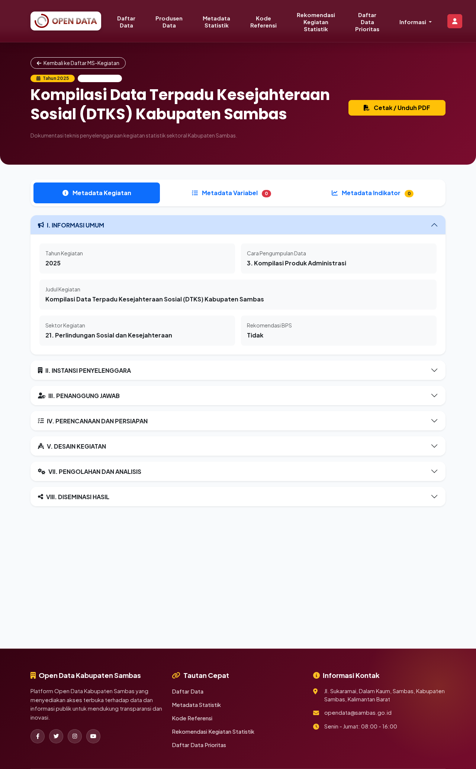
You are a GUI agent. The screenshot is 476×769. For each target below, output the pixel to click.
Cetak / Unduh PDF (401, 108)
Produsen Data (169, 21)
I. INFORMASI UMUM (75, 225)
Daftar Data (126, 21)
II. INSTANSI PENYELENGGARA (88, 370)
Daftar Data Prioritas (367, 21)
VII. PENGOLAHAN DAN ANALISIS (94, 471)
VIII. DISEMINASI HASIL (77, 497)
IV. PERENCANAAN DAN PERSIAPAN (97, 421)
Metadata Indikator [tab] (376, 193)
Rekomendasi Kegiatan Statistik (316, 21)
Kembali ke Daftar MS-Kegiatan (81, 62)
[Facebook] (37, 736)
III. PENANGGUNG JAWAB (84, 396)
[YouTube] (93, 736)
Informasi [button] (413, 21)
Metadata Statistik (216, 21)
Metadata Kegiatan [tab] (101, 193)
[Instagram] (75, 736)
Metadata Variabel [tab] (234, 193)
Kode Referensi (263, 21)
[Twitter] (56, 736)
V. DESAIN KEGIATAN (76, 446)
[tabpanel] (238, 360)
